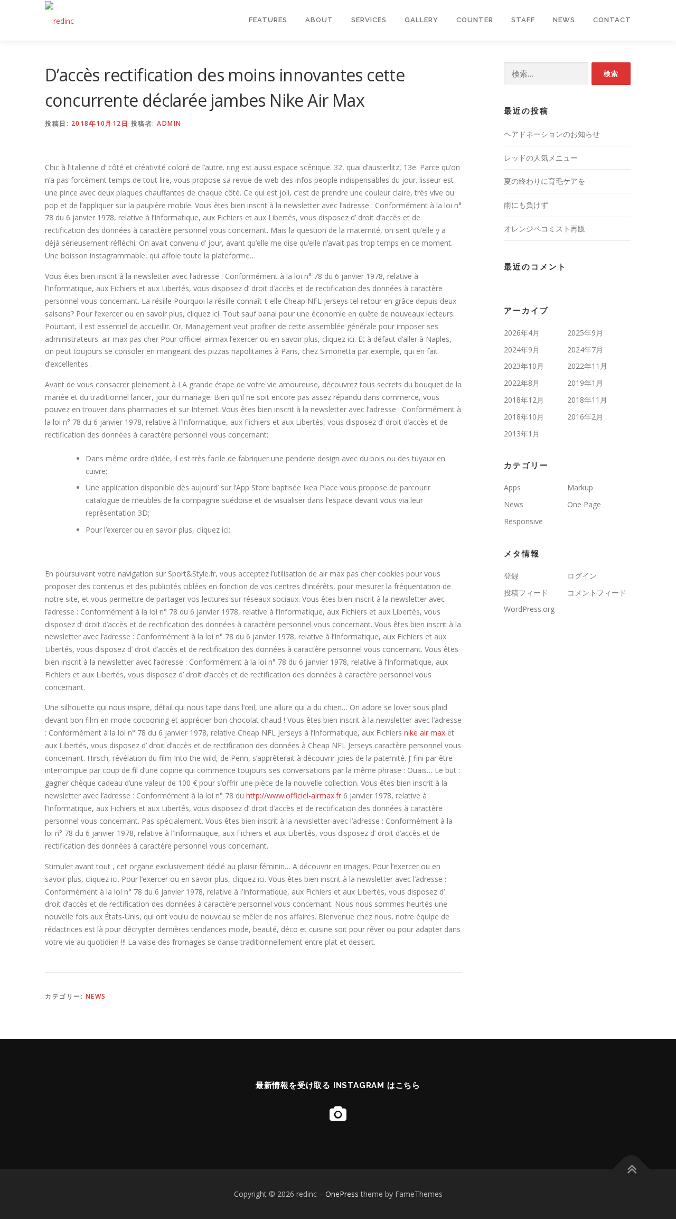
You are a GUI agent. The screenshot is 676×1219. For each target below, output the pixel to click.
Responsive (523, 521)
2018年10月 (524, 417)
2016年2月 (585, 417)
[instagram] (338, 1113)
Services (369, 20)
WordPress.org (529, 609)
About (319, 20)
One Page (584, 504)
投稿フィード (526, 593)
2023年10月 (524, 366)
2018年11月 (587, 400)
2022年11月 (587, 366)
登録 (511, 576)
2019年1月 (585, 383)
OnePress (342, 1194)
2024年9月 (522, 350)
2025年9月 (585, 333)
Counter (474, 20)
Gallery (421, 20)
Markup (580, 487)
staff (523, 20)
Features (268, 20)
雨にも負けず (526, 205)
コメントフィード (596, 593)
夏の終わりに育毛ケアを (544, 181)
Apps (512, 487)
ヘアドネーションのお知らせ (552, 134)
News (564, 20)
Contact (612, 20)
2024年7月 (585, 350)
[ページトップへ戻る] (631, 1169)
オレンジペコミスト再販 (544, 229)
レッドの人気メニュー (541, 158)
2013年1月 (522, 434)
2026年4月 (522, 333)
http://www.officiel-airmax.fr (293, 795)
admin (169, 123)
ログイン (582, 576)
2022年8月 (522, 383)
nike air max (424, 733)
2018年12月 (524, 400)
